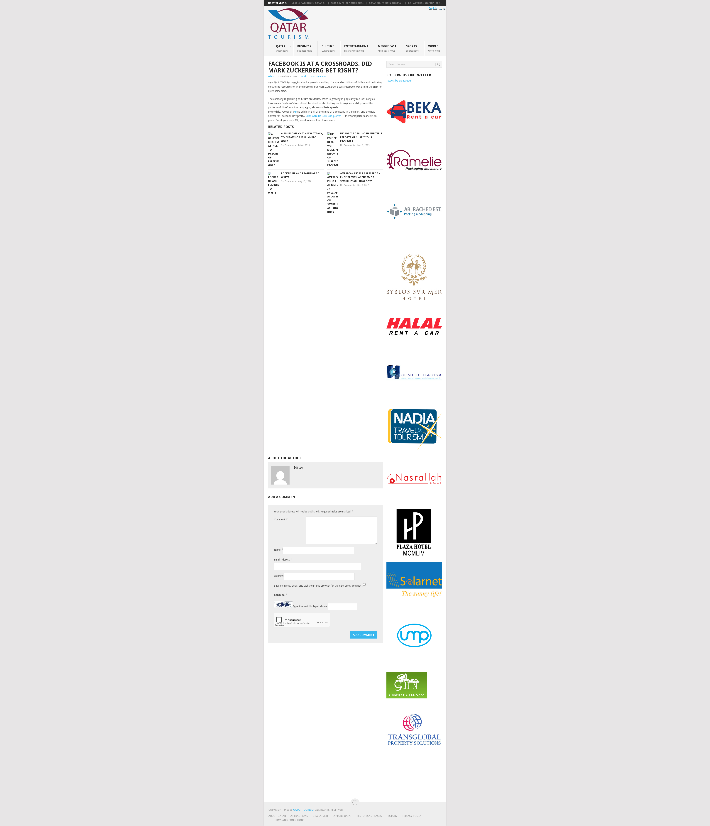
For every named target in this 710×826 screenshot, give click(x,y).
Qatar (282, 48)
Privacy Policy (412, 815)
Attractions (299, 815)
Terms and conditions (288, 820)
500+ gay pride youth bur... (347, 3)
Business (304, 48)
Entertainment (356, 48)
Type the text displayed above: (310, 606)
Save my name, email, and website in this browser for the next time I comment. (318, 585)
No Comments (318, 76)
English (433, 8)
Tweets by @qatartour (399, 80)
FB (295, 111)
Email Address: (283, 559)
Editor (271, 76)
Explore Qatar (342, 815)
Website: (279, 575)
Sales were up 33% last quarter (323, 115)
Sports (412, 48)
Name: (278, 549)
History (391, 815)
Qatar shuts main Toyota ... (386, 3)
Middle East (387, 48)
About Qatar (277, 815)
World (434, 48)
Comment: (280, 519)
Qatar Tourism (303, 809)
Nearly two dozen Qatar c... (309, 3)
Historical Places (369, 815)
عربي (442, 8)
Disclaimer (320, 815)
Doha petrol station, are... (425, 3)
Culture (328, 48)
